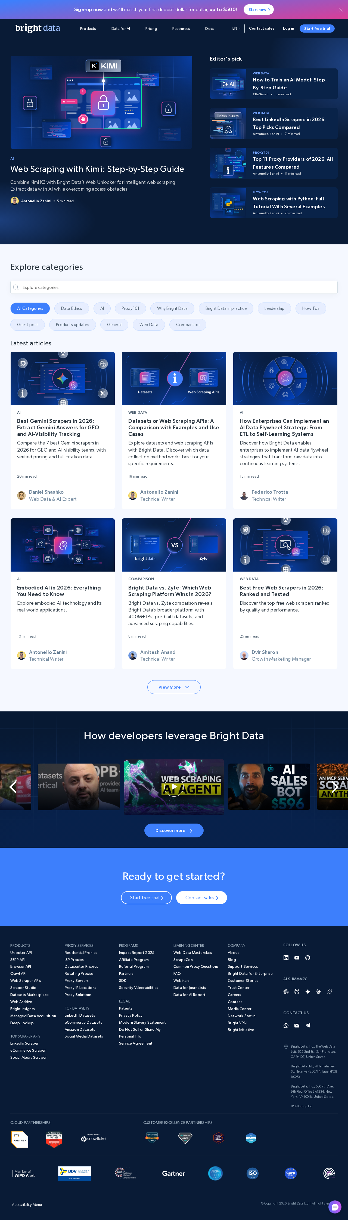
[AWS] (19, 1138)
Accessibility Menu (27, 1204)
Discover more (170, 830)
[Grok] (329, 991)
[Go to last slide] (17, 787)
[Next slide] (330, 787)
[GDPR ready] (291, 1172)
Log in (288, 28)
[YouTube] (296, 957)
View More (170, 687)
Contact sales (261, 28)
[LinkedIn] (286, 957)
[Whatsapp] (286, 1025)
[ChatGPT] (286, 991)
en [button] (234, 28)
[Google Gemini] (307, 991)
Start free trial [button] (317, 28)
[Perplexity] (296, 991)
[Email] (296, 1025)
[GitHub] (307, 957)
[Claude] (318, 991)
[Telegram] (307, 1025)
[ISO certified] (252, 1172)
